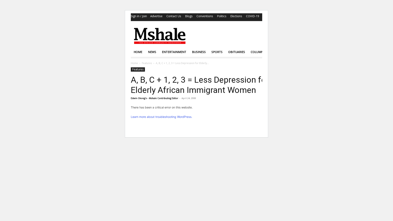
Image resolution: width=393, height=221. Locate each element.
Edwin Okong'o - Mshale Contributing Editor (154, 98)
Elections (236, 16)
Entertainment (174, 52)
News (152, 52)
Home (138, 52)
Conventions (204, 16)
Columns (258, 52)
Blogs (189, 16)
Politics (221, 16)
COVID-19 (252, 16)
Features (147, 63)
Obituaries (236, 52)
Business (199, 52)
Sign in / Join (139, 16)
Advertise (156, 16)
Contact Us (173, 16)
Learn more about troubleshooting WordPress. (161, 116)
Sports (216, 52)
